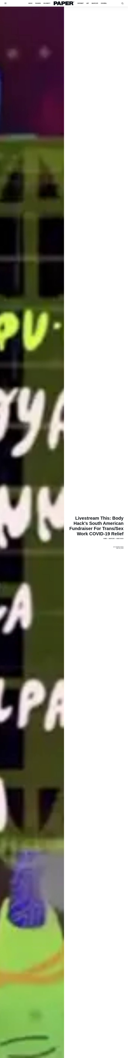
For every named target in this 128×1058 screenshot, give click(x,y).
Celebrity (46, 3)
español (104, 3)
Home (105, 538)
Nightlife (112, 538)
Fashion (38, 3)
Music (30, 3)
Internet (80, 3)
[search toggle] (122, 3)
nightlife (95, 3)
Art (87, 3)
